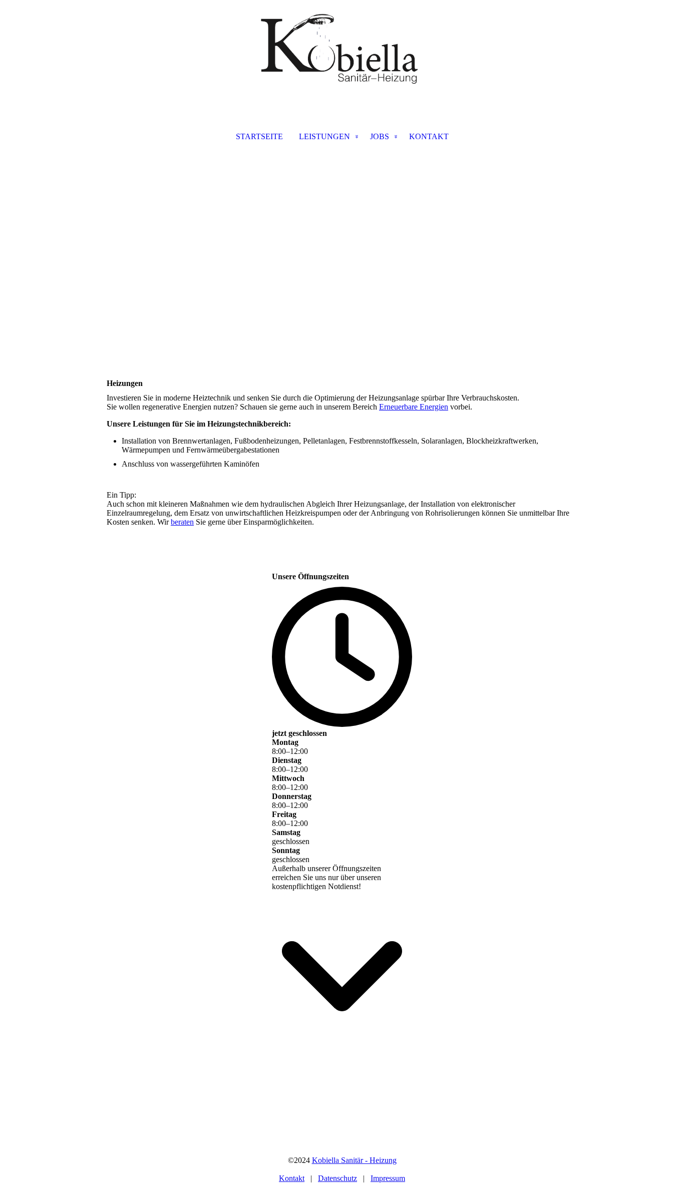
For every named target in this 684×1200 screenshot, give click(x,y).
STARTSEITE (259, 136)
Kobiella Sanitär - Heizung (354, 1160)
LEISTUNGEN (324, 136)
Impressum (388, 1178)
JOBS (379, 136)
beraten (182, 522)
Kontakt (291, 1178)
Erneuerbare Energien (413, 407)
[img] (342, 50)
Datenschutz (337, 1178)
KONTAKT (429, 136)
